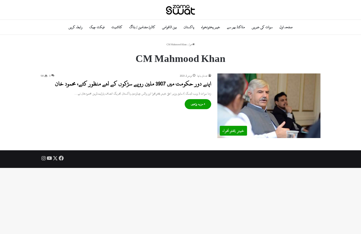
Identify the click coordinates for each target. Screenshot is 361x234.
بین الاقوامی (169, 27)
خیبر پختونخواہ (210, 27)
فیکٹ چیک (96, 27)
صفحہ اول (285, 27)
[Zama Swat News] (180, 10)
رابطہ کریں (76, 27)
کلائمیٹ (116, 27)
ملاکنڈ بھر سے (236, 27)
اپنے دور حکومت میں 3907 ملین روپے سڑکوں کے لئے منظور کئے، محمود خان (133, 83)
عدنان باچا (202, 75)
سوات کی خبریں (262, 27)
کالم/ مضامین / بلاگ (142, 27)
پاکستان (189, 27)
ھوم (190, 45)
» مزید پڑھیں (198, 104)
